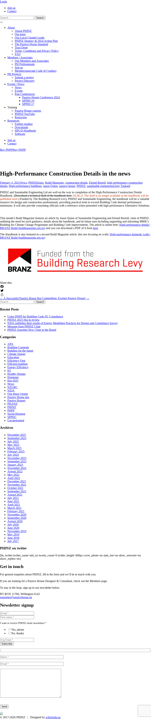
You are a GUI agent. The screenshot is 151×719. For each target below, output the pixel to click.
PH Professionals (25, 64)
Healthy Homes (16, 373)
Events (19, 90)
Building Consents (18, 347)
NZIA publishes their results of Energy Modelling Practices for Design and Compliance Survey (62, 323)
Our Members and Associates (32, 60)
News (18, 87)
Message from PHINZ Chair (24, 326)
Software (20, 133)
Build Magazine (54, 182)
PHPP (11, 410)
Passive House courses (28, 110)
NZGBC (12, 387)
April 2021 (13, 504)
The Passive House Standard (31, 44)
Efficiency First (16, 360)
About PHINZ (23, 30)
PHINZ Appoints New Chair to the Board (31, 329)
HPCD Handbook (25, 130)
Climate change (16, 354)
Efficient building (17, 363)
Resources (13, 120)
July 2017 (13, 541)
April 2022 (13, 478)
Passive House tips (18, 397)
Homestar (13, 377)
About (11, 27)
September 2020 (16, 517)
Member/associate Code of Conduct (35, 70)
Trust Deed (21, 47)
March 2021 (14, 507)
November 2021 (16, 484)
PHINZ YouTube (25, 114)
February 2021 (15, 511)
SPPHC (12, 417)
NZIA (11, 390)
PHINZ (32, 182)
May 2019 (13, 534)
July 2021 (13, 498)
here (95, 228)
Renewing (21, 117)
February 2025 (15, 451)
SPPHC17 (28, 104)
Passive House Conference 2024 (41, 97)
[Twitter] (75, 291)
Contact (11, 11)
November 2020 (16, 514)
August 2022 (14, 471)
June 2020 (13, 527)
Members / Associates (20, 57)
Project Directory (25, 80)
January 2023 (15, 464)
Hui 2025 (12, 380)
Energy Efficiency (18, 367)
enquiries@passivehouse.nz (16, 597)
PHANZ (12, 403)
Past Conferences (25, 94)
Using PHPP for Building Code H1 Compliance (35, 316)
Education (13, 357)
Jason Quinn (50, 186)
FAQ (18, 54)
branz (40, 182)
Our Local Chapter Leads (29, 37)
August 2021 (14, 494)
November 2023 (16, 458)
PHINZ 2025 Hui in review (23, 319)
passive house (67, 186)
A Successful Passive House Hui (20, 298)
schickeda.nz (53, 717)
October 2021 (15, 488)
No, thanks (17, 633)
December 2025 (16, 434)
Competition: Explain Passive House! (65, 298)
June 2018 (13, 537)
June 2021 (13, 501)
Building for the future (20, 350)
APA (10, 344)
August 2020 (14, 521)
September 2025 (16, 438)
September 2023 (16, 461)
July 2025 (13, 441)
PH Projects (14, 74)
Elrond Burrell (97, 182)
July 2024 (13, 454)
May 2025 (13, 444)
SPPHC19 (28, 100)
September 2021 (16, 491)
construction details (76, 182)
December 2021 (16, 481)
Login (3, 1)
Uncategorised (15, 420)
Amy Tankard (122, 186)
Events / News (15, 84)
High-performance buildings (25, 186)
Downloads (21, 127)
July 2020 (13, 524)
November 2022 (16, 468)
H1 (9, 370)
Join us (11, 7)
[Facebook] (75, 286)
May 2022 (13, 474)
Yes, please (17, 629)
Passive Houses (16, 400)
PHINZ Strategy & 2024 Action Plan (36, 40)
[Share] (75, 295)
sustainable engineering (100, 186)
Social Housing (16, 413)
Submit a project (24, 77)
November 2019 (16, 531)
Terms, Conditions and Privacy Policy (37, 50)
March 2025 (14, 448)
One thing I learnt (17, 393)
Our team (20, 34)
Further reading (24, 124)
